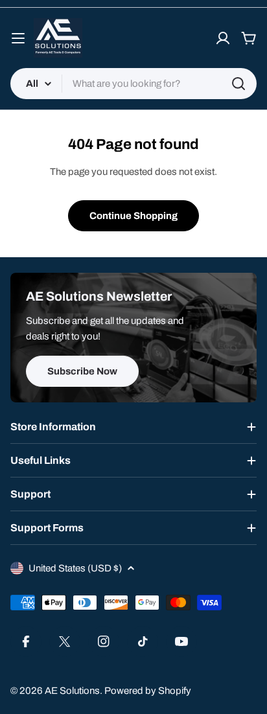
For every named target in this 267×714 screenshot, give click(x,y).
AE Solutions (72, 690)
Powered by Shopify (147, 690)
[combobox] (133, 83)
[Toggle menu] (18, 38)
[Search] (238, 83)
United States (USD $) (75, 568)
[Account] (223, 38)
